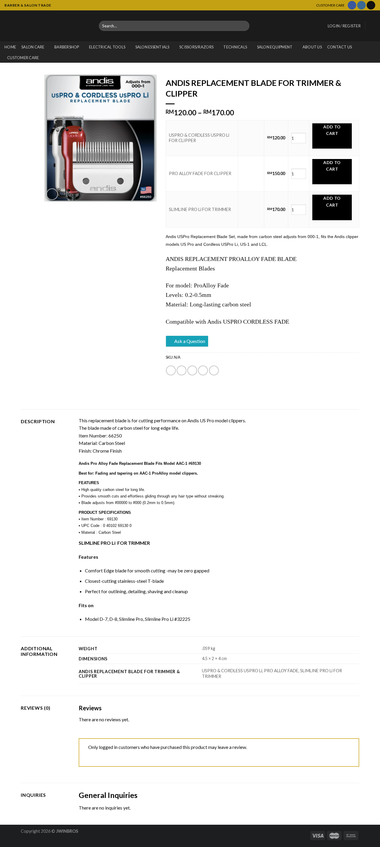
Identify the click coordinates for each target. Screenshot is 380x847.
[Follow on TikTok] (371, 5)
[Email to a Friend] (192, 370)
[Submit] (244, 26)
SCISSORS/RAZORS (196, 47)
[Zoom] (52, 194)
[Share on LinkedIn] (214, 370)
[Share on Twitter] (181, 370)
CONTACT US (339, 47)
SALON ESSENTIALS (152, 47)
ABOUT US (312, 47)
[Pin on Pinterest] (203, 370)
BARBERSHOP (66, 47)
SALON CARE (33, 47)
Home (10, 47)
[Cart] (373, 25)
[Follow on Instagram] (361, 5)
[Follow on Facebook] (352, 5)
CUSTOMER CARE (23, 57)
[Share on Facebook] (171, 370)
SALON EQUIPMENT (275, 47)
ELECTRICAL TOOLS (107, 47)
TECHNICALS (235, 47)
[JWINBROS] (47, 25)
